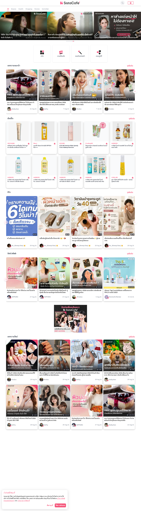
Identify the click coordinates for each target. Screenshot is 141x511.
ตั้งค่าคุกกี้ (50, 505)
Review (37, 9)
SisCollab (45, 9)
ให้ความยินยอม (60, 505)
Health (20, 9)
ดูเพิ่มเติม (130, 66)
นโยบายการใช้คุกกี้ (24, 501)
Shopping (28, 9)
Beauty (13, 9)
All (8, 9)
